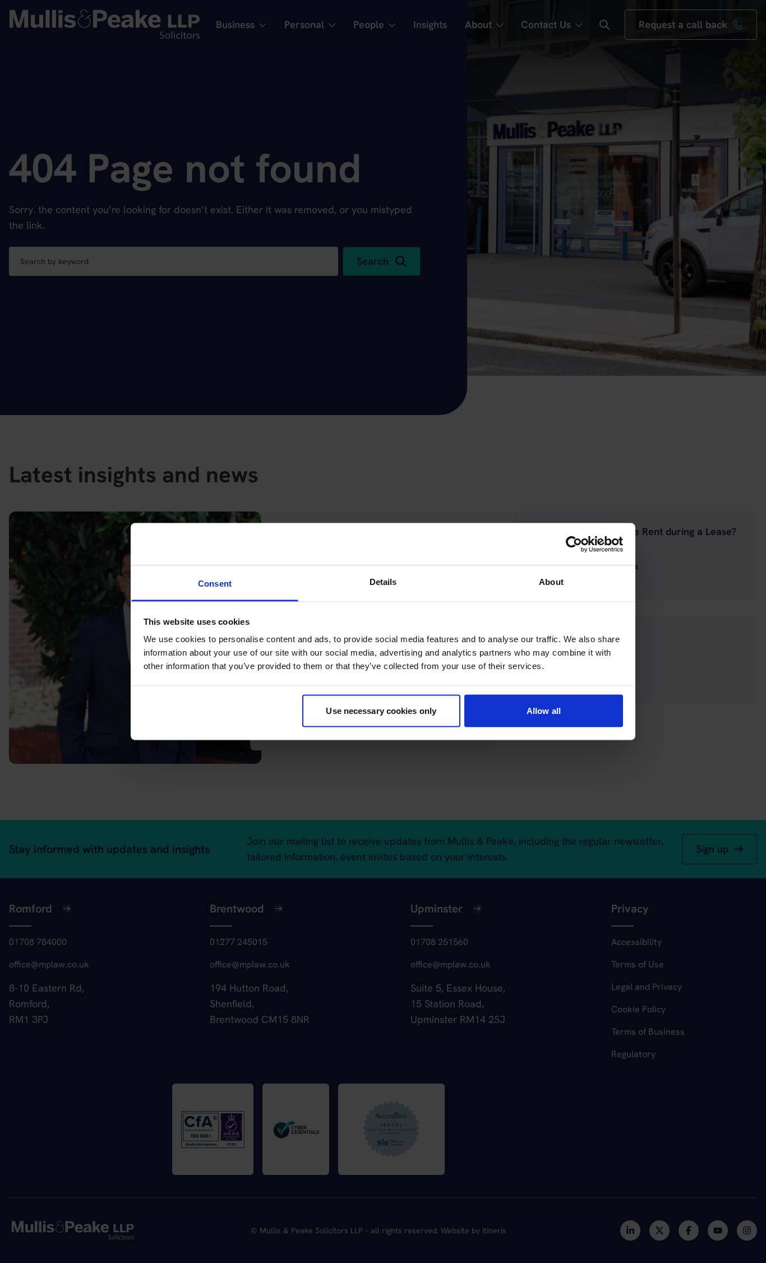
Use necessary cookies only (381, 710)
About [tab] (551, 582)
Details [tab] (383, 582)
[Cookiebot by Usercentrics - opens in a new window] (574, 544)
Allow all (544, 710)
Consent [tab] (215, 583)
